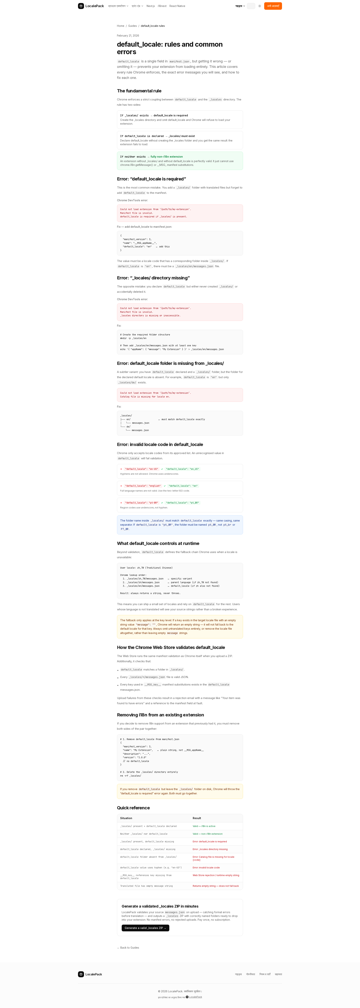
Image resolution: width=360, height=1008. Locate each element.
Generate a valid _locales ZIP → (145, 927)
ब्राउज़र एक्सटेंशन (116, 5)
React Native (177, 5)
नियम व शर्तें (265, 974)
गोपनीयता (250, 974)
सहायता (278, 974)
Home (120, 25)
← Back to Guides (128, 947)
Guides (132, 25)
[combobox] (251, 6)
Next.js (151, 5)
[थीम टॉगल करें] (260, 6)
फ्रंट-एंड (136, 5)
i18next (162, 5)
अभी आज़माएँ (273, 5)
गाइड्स (239, 5)
